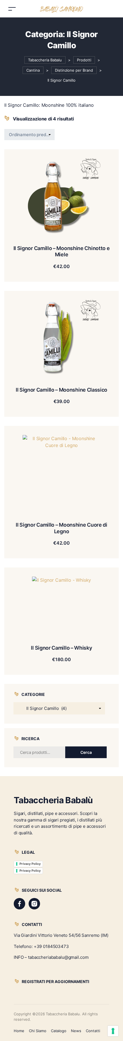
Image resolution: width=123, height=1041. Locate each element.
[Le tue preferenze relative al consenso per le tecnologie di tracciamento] (113, 1031)
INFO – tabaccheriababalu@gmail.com (51, 957)
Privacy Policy (30, 864)
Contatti (93, 1030)
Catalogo (59, 1030)
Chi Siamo (37, 1030)
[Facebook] (19, 903)
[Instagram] (34, 903)
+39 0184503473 (51, 946)
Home (19, 1030)
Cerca (86, 752)
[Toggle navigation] (12, 9)
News (76, 1030)
